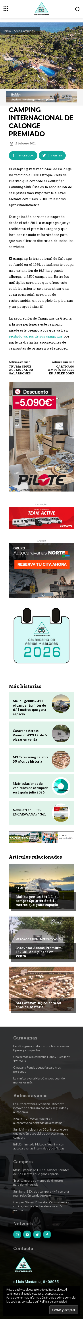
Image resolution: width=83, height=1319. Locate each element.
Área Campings (24, 31)
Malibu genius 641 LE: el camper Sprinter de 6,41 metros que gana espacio (29, 707)
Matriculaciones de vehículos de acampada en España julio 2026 (30, 787)
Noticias (22, 994)
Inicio (7, 31)
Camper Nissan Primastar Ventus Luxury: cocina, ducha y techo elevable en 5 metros (41, 1206)
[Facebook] (47, 1234)
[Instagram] (17, 1234)
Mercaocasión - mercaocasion (39, 939)
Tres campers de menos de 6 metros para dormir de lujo (38, 1182)
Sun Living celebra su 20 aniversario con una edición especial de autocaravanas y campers (40, 1133)
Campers (22, 888)
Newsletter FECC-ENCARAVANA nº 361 (29, 812)
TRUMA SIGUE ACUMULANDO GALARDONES (21, 369)
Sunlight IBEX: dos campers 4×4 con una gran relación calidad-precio (41, 1193)
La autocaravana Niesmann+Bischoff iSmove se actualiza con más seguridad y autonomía (40, 1108)
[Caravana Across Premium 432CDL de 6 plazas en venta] (61, 733)
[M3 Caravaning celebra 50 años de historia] (61, 760)
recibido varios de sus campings (36, 336)
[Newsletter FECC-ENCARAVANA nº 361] (61, 812)
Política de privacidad (53, 1301)
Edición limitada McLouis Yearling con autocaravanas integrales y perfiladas (38, 1146)
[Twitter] (37, 1234)
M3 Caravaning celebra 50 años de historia (30, 759)
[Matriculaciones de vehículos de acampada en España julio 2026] (61, 786)
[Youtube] (27, 1234)
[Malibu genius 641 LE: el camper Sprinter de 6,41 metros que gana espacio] (61, 703)
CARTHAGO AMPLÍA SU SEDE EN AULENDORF (61, 369)
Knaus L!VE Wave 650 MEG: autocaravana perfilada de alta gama (37, 1121)
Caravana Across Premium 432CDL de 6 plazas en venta (30, 735)
